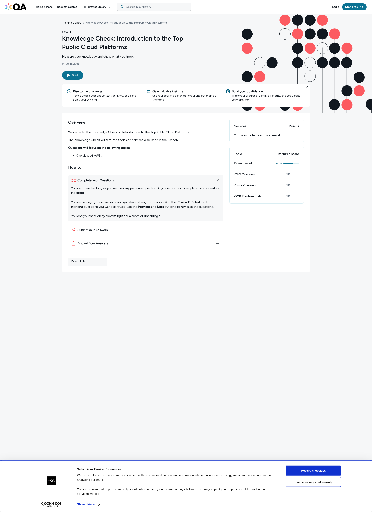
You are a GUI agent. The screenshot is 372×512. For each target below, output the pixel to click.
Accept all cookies (313, 470)
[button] (43, 6)
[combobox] (154, 7)
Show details (86, 504)
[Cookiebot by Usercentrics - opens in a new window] (51, 504)
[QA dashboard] (16, 7)
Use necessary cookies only (313, 481)
